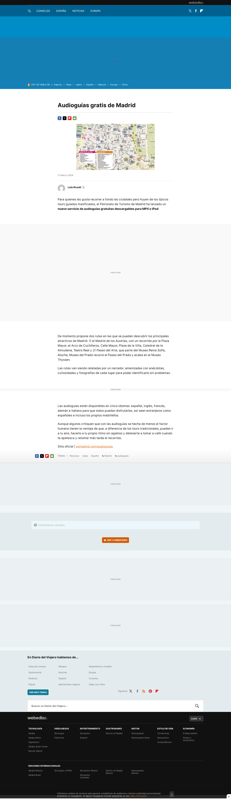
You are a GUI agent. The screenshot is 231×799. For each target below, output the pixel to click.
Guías (85, 455)
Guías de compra (37, 666)
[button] (76, 187)
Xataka (31, 733)
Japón (79, 84)
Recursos (74, 455)
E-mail (75, 118)
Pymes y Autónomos (188, 738)
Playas (31, 684)
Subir (194, 718)
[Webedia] (196, 2)
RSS (143, 690)
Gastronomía (34, 672)
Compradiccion (164, 742)
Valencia (102, 84)
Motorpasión (138, 733)
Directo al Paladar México (114, 771)
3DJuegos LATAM (63, 770)
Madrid (108, 455)
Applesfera (33, 742)
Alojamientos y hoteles (100, 666)
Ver (117, 540)
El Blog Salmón (190, 733)
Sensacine (85, 733)
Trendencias (163, 733)
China (124, 84)
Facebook (196, 11)
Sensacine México (89, 770)
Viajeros (58, 84)
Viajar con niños (97, 684)
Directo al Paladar (114, 733)
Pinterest (150, 690)
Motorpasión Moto (141, 737)
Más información (139, 796)
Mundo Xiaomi (35, 751)
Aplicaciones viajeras (69, 684)
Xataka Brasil (34, 775)
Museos (62, 666)
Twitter (190, 11)
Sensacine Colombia (85, 776)
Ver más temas (38, 692)
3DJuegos (59, 733)
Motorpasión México (138, 771)
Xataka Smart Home (38, 746)
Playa (68, 84)
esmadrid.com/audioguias (94, 446)
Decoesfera (163, 737)
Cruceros (93, 678)
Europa (96, 10)
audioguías (123, 455)
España (61, 10)
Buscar (197, 706)
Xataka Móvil (34, 737)
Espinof (83, 737)
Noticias (78, 10)
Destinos (32, 678)
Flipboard (202, 11)
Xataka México (35, 770)
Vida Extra (59, 737)
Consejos (43, 10)
